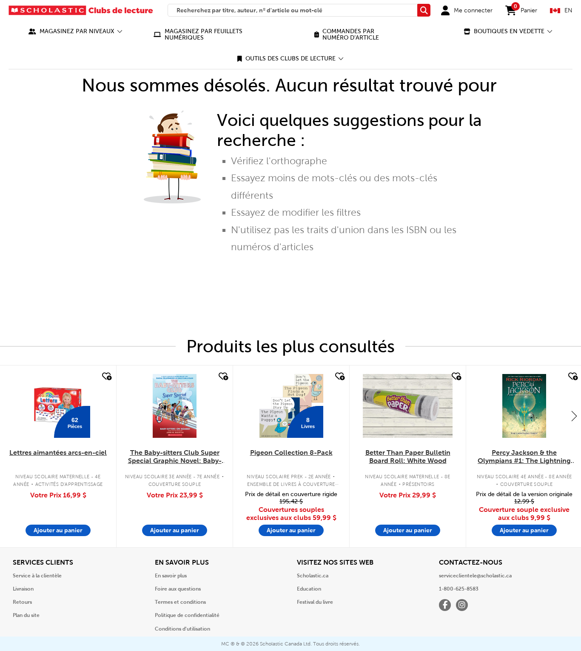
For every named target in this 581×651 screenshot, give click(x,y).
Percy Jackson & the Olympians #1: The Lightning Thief (524, 457)
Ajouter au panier (58, 530)
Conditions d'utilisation (182, 629)
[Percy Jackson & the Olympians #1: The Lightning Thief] (524, 406)
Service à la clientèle (37, 576)
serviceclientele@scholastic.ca (475, 576)
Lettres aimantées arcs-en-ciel (58, 452)
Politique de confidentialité (187, 615)
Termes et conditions (180, 602)
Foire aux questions (178, 589)
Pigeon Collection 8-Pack (291, 452)
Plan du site (26, 615)
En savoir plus (171, 576)
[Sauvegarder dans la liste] (106, 376)
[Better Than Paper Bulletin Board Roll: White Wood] (407, 406)
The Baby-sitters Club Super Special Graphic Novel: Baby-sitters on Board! (175, 457)
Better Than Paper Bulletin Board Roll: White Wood (407, 456)
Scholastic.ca (312, 576)
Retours (22, 602)
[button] (75, 31)
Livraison (23, 589)
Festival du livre (315, 602)
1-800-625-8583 (458, 589)
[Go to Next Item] (574, 416)
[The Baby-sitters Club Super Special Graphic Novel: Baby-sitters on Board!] (175, 406)
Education (309, 589)
